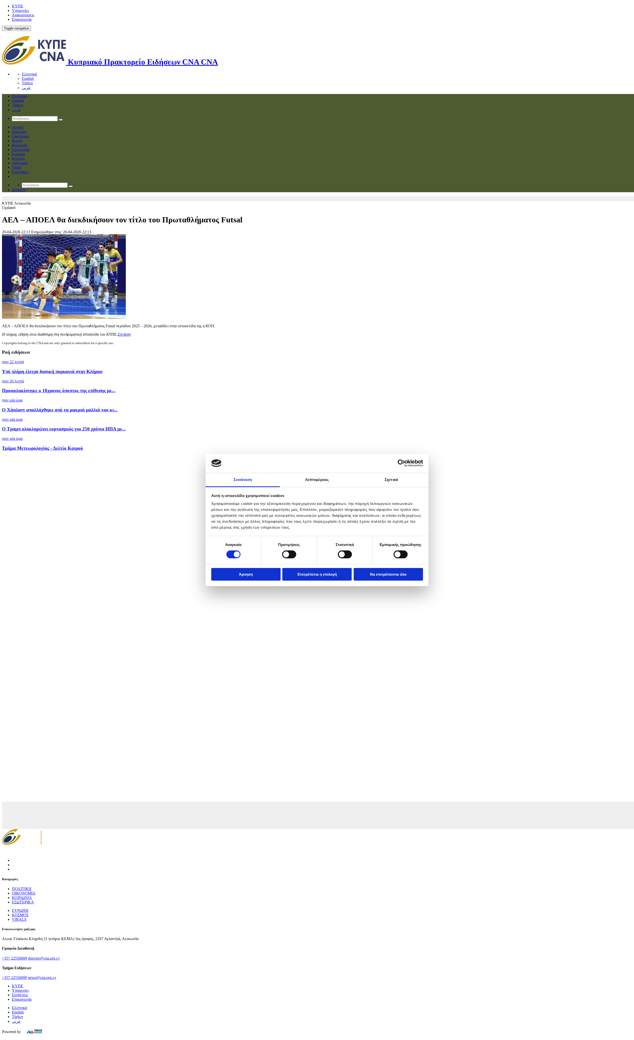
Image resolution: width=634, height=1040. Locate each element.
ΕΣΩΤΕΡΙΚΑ (23, 902)
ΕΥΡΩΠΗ (20, 910)
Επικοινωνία (21, 19)
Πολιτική (19, 132)
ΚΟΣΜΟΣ (20, 915)
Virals (16, 167)
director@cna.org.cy (44, 958)
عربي (26, 88)
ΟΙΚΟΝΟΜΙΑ (23, 893)
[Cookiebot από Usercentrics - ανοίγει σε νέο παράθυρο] (401, 463)
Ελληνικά (29, 74)
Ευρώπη (18, 154)
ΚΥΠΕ (17, 6)
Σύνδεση (124, 334)
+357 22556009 (14, 958)
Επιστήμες (20, 172)
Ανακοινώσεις (23, 15)
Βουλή (17, 141)
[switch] (289, 554)
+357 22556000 (14, 977)
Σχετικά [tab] (391, 479)
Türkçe (27, 83)
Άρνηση (246, 574)
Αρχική (18, 127)
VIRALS (19, 919)
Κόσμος (18, 158)
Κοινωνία (19, 145)
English (28, 78)
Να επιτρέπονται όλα (388, 574)
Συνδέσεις (20, 995)
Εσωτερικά (20, 149)
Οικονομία (20, 136)
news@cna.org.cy (42, 977)
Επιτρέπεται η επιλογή (317, 574)
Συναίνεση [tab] (243, 479)
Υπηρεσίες (20, 10)
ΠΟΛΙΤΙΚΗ (21, 889)
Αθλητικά (19, 163)
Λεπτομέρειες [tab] (317, 479)
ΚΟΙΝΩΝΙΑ (22, 898)
